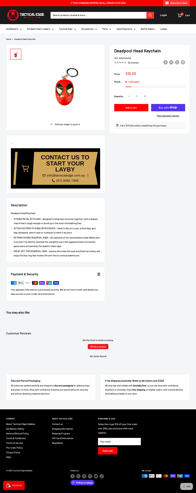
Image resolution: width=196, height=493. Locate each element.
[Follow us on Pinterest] (90, 476)
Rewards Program (61, 433)
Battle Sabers (148, 28)
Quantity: (119, 96)
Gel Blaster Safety (15, 428)
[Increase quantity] (145, 96)
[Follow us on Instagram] (84, 476)
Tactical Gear (66, 28)
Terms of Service (14, 443)
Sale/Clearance (124, 28)
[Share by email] (183, 62)
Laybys (163, 28)
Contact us (57, 424)
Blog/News (57, 443)
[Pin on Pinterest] (171, 62)
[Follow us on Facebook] (72, 476)
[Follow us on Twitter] (78, 476)
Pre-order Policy (14, 447)
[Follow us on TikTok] (102, 476)
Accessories (87, 28)
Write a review (98, 346)
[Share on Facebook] (165, 62)
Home (8, 39)
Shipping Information (62, 428)
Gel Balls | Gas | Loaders (38, 28)
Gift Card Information (62, 438)
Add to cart (131, 107)
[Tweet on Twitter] (177, 62)
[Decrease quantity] (129, 96)
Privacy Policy (13, 452)
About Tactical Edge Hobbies (20, 424)
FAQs (8, 457)
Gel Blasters (12, 28)
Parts (105, 28)
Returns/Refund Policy (17, 433)
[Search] (150, 15)
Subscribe (108, 450)
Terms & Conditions (16, 438)
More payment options (168, 115)
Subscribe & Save (178, 3)
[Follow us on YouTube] (96, 476)
